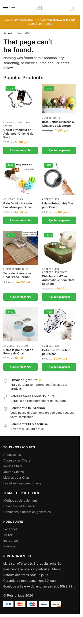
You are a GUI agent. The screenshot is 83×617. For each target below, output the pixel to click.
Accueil (8, 33)
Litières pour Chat (16, 269)
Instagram (10, 540)
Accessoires (50, 199)
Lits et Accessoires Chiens (22, 483)
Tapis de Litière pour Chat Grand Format (17, 275)
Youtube (9, 546)
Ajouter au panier (20, 150)
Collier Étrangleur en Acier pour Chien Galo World (18, 133)
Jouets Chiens (13, 199)
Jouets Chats (51, 117)
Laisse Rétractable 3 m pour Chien (57, 205)
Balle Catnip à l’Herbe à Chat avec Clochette (58, 123)
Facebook (10, 529)
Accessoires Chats (55, 272)
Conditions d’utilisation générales (27, 512)
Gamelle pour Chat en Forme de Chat (18, 351)
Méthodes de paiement (20, 500)
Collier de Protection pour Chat (56, 352)
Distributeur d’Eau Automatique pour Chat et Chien (58, 279)
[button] (72, 8)
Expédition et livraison (19, 506)
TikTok (8, 535)
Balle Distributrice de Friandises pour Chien (18, 205)
